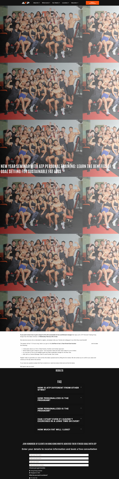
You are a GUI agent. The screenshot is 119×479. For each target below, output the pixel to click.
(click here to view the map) (83, 343)
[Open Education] (77, 3)
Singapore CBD (35, 473)
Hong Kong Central (36, 471)
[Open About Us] (39, 3)
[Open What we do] (49, 3)
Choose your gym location (37, 468)
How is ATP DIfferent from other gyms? (58, 388)
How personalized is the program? (53, 399)
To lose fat (34, 478)
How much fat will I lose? (54, 429)
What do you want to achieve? (38, 475)
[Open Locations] (68, 3)
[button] (59, 389)
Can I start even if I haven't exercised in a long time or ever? (58, 420)
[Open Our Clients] (59, 3)
